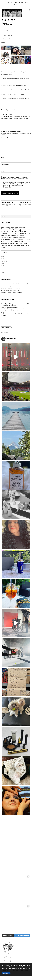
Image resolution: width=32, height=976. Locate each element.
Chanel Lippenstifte (9, 118)
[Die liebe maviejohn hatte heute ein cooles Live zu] (16, 741)
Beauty (17, 227)
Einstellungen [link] (10, 968)
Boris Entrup (15, 231)
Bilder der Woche (18, 116)
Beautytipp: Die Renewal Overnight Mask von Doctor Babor (15, 284)
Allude (2, 227)
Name (3, 157)
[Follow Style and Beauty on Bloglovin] (8, 962)
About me (6, 2)
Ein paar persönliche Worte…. (12, 307)
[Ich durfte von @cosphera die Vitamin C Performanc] (16, 889)
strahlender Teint (18, 245)
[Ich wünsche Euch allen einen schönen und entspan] (16, 386)
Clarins (3, 234)
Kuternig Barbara (5, 310)
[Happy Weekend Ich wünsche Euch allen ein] (16, 770)
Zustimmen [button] (6, 973)
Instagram (23, 237)
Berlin (11, 116)
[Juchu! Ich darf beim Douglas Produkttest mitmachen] (16, 564)
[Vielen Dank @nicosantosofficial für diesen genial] (16, 357)
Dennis (2, 314)
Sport (12, 245)
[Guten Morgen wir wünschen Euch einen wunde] (16, 711)
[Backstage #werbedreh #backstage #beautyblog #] (16, 623)
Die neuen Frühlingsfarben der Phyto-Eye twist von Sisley (8, 204)
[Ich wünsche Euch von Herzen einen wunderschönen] (16, 829)
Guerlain (11, 237)
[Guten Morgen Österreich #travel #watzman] (16, 445)
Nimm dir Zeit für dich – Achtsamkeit (10, 290)
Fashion (23, 234)
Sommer (7, 245)
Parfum (16, 241)
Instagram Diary (19, 118)
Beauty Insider (23, 2)
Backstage (11, 227)
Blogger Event (26, 116)
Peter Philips (7, 243)
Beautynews (4, 229)
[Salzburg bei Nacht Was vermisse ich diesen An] (16, 918)
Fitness (5, 235)
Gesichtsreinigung (20, 235)
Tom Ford (27, 245)
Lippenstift (20, 239)
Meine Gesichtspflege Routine (8, 286)
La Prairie (26, 118)
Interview (14, 2)
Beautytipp (13, 229)
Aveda (6, 227)
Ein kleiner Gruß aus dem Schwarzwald (10, 288)
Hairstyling (16, 237)
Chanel (2, 118)
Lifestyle (4, 30)
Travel (2, 272)
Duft (7, 234)
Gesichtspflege (12, 235)
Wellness (3, 247)
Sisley (21, 243)
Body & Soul (4, 261)
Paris (21, 241)
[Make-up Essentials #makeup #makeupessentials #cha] (16, 504)
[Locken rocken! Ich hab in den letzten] (16, 534)
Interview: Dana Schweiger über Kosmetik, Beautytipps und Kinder (24, 204)
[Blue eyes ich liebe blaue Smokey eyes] (16, 800)
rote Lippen (14, 243)
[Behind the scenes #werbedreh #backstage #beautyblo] (16, 652)
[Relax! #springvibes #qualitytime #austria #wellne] (16, 416)
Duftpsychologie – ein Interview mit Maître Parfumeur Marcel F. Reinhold (15, 304)
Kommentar (4, 137)
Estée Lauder (17, 234)
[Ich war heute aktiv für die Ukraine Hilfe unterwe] (16, 682)
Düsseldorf (11, 233)
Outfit (12, 241)
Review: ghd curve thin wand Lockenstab (17, 309)
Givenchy (5, 237)
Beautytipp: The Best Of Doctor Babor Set (11, 292)
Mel (4, 42)
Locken (25, 239)
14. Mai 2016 (10, 35)
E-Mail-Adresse (5, 164)
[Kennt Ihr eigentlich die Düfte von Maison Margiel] (16, 475)
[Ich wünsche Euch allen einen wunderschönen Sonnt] (16, 593)
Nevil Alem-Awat (7, 241)
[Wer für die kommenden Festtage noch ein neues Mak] (16, 859)
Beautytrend (20, 229)
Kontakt (16, 4)
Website (3, 171)
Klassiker (11, 239)
